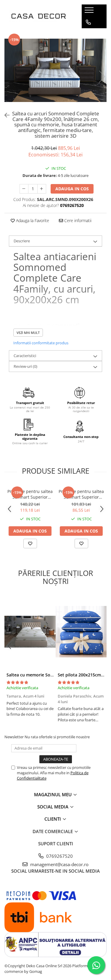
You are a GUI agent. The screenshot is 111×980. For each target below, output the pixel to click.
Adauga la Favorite (32, 220)
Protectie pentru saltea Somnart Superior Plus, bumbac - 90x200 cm (81, 494)
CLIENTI (53, 819)
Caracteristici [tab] (25, 355)
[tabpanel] (55, 70)
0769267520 (59, 856)
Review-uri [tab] (25, 366)
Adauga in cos (72, 188)
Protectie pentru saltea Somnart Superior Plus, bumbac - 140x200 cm (30, 494)
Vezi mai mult (28, 332)
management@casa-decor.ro (59, 864)
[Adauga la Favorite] (30, 543)
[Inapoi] (4, 115)
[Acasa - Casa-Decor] (38, 16)
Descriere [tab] (22, 241)
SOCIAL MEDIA (53, 807)
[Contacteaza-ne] (88, 22)
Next (102, 76)
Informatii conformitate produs (40, 342)
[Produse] (90, 11)
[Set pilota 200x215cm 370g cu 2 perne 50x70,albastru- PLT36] (81, 632)
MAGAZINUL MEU (53, 794)
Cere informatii (77, 220)
